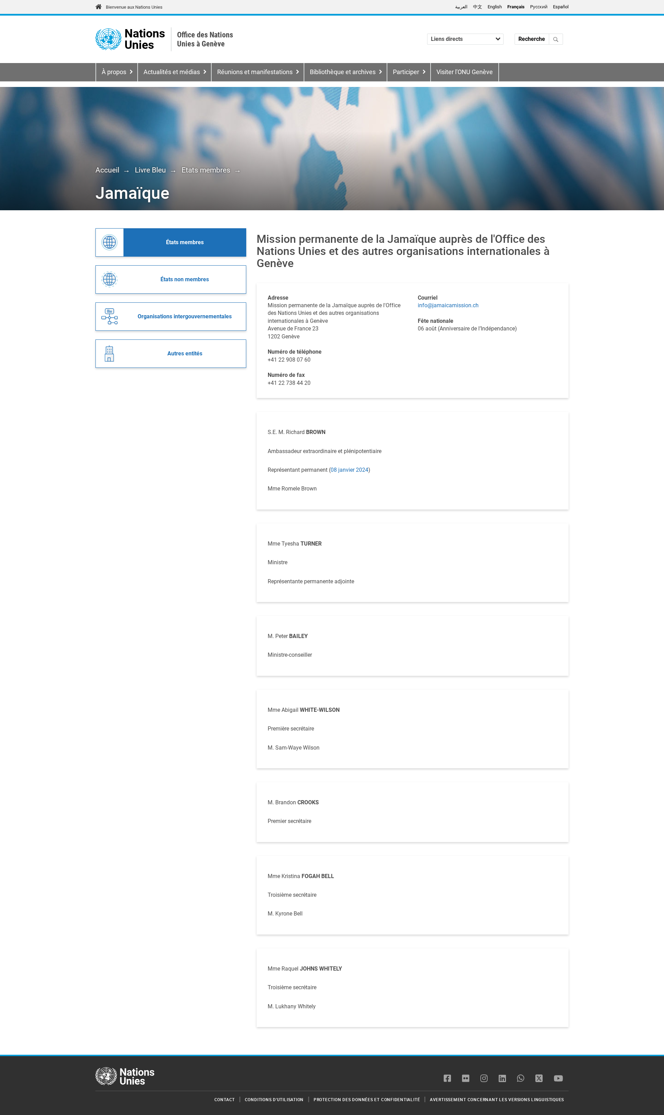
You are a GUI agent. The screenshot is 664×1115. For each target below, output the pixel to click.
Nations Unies (144, 39)
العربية (461, 6)
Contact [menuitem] (224, 1099)
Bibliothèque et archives (343, 72)
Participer (406, 72)
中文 (477, 6)
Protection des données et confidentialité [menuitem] (367, 1099)
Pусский (538, 6)
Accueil (107, 170)
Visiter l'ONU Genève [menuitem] (464, 72)
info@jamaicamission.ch (448, 305)
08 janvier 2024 (349, 470)
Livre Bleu (150, 170)
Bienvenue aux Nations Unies (134, 7)
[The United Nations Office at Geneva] (108, 39)
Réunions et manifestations (255, 72)
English (495, 6)
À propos (114, 72)
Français (516, 6)
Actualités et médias (172, 72)
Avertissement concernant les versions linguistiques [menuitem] (497, 1099)
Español (561, 6)
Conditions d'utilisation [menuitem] (274, 1099)
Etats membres (206, 170)
